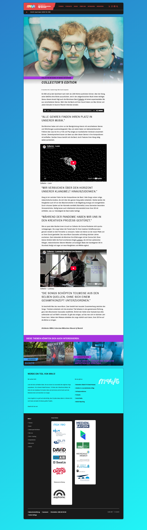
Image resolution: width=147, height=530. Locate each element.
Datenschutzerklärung (34, 512)
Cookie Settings (32, 515)
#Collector (45, 328)
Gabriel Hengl (54, 89)
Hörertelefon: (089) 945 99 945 (58, 512)
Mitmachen (91, 6)
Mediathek (100, 6)
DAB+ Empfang (32, 436)
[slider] (100, 110)
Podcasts (69, 6)
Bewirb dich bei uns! (33, 406)
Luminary (80, 240)
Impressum (45, 512)
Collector (81, 99)
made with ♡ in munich (113, 512)
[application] (73, 110)
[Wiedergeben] (45, 110)
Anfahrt (30, 446)
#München (65, 328)
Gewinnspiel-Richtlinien (34, 429)
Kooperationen (31, 440)
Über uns (83, 6)
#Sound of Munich (76, 328)
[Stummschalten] (97, 110)
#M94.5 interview (55, 328)
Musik (76, 6)
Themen (61, 6)
